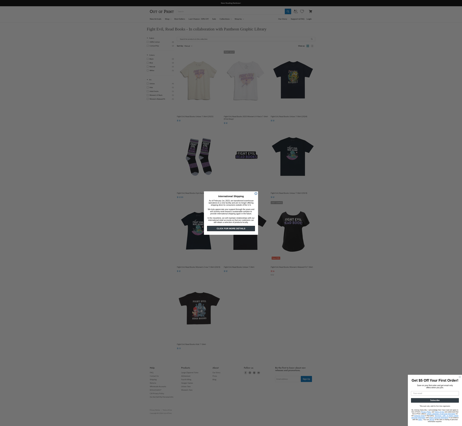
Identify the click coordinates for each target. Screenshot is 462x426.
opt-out (431, 419)
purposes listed (419, 416)
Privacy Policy (426, 412)
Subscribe (435, 400)
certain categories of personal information (441, 414)
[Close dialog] (256, 193)
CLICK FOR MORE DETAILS (231, 228)
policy (420, 419)
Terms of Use (439, 412)
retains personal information (438, 418)
